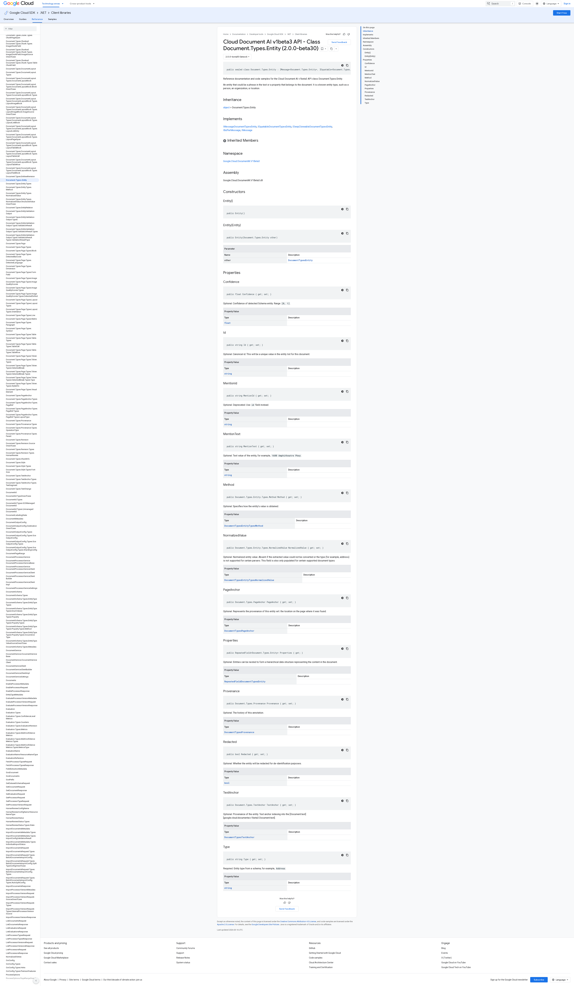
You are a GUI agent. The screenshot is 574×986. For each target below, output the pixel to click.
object (226, 107)
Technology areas (51, 3)
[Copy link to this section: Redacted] (240, 742)
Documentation (239, 34)
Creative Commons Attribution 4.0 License (298, 921)
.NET (43, 13)
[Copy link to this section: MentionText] (243, 434)
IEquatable (263, 126)
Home (225, 34)
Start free (562, 13)
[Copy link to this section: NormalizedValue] (249, 536)
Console (526, 3)
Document (239, 126)
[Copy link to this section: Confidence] (242, 282)
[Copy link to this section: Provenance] (243, 691)
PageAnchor (247, 630)
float (227, 322)
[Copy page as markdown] (331, 48)
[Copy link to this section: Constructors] (249, 192)
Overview (9, 19)
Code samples (315, 958)
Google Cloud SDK (22, 13)
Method (259, 525)
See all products (51, 948)
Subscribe (539, 979)
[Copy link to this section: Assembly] (242, 173)
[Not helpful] (348, 34)
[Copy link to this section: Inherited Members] (261, 141)
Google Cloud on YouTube (453, 962)
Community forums (185, 948)
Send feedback (339, 42)
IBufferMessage (232, 130)
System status (183, 962)
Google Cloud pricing (53, 953)
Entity (254, 126)
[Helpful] (344, 34)
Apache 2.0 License (225, 924)
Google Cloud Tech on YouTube (456, 967)
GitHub (312, 948)
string (228, 373)
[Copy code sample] (347, 65)
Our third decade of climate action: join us (122, 980)
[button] (287, 141)
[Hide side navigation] (36, 981)
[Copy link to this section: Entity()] (236, 201)
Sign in (567, 3)
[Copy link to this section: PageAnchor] (243, 590)
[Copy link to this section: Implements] (245, 119)
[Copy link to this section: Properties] (244, 273)
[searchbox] (20, 28)
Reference (37, 19)
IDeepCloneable (301, 126)
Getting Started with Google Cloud (325, 953)
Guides (22, 19)
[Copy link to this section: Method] (237, 485)
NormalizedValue (264, 580)
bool (226, 782)
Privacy (62, 980)
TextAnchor (247, 837)
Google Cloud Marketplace (56, 958)
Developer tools (256, 34)
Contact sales (50, 962)
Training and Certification (321, 967)
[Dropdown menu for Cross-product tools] (94, 3)
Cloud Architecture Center (321, 962)
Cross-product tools (80, 3)
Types (248, 126)
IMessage (228, 126)
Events (444, 953)
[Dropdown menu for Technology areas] (63, 3)
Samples (52, 19)
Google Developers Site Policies (265, 924)
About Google (50, 980)
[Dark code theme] (342, 65)
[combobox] (500, 3)
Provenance (247, 732)
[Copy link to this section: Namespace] (246, 154)
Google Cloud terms (91, 980)
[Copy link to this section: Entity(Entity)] (244, 225)
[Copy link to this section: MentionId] (240, 383)
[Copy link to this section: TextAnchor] (242, 793)
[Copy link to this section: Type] (233, 847)
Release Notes (183, 958)
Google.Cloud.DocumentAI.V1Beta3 (241, 161)
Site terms (74, 980)
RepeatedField (232, 681)
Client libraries (61, 13)
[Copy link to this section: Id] (229, 333)
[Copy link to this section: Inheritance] (244, 100)
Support (180, 953)
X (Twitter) (446, 958)
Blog (443, 948)
